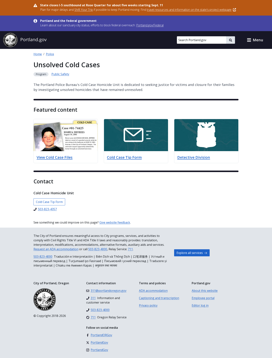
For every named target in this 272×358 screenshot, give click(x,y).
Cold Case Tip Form (49, 202)
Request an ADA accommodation (55, 249)
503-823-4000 (97, 249)
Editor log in (200, 305)
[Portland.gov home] (25, 40)
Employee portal (203, 298)
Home (37, 54)
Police (50, 54)
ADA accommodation (153, 291)
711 (130, 249)
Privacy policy (148, 305)
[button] (255, 40)
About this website (205, 291)
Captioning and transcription (159, 298)
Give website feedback (114, 222)
